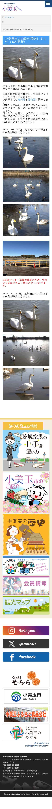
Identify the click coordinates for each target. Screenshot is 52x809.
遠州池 (22, 99)
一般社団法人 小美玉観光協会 (15, 756)
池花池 (32, 99)
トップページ (9, 17)
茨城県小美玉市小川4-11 (24, 759)
